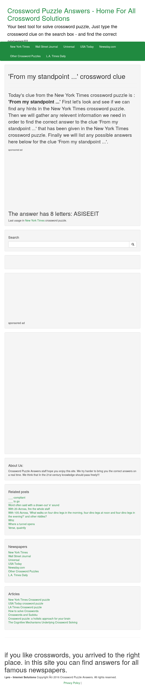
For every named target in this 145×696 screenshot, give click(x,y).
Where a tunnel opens (21, 524)
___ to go (14, 501)
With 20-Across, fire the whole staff (29, 509)
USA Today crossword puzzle (25, 603)
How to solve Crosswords (23, 611)
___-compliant (16, 497)
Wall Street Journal (46, 46)
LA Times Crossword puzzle (25, 607)
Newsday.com (107, 46)
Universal (69, 46)
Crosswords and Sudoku (23, 615)
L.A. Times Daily (56, 56)
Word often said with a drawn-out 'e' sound (33, 505)
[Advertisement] (40, 179)
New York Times (20, 46)
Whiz (11, 520)
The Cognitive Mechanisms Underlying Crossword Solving (42, 622)
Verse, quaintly (17, 528)
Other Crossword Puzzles (25, 56)
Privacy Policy (72, 683)
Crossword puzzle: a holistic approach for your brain (39, 618)
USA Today (87, 46)
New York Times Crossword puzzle (29, 599)
